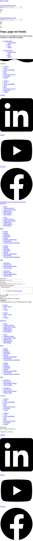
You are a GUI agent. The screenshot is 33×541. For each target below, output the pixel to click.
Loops (9, 46)
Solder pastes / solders (10, 209)
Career (5, 68)
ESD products (7, 214)
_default (9, 47)
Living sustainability (9, 70)
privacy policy (18, 291)
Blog (5, 73)
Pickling (6, 233)
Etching (6, 231)
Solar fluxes (7, 263)
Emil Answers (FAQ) (9, 74)
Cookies (6, 310)
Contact (6, 78)
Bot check (3, 295)
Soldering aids (7, 211)
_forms (9, 44)
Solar (1, 260)
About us (6, 66)
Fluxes (5, 206)
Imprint (6, 305)
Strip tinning (7, 236)
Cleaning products (9, 208)
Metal (1, 228)
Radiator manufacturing (10, 239)
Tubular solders (8, 268)
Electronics (3, 203)
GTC (5, 308)
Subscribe (3, 300)
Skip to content (4, 1)
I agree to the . (14, 291)
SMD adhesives (8, 213)
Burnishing (7, 235)
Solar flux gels (8, 264)
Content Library (8, 41)
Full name (3, 280)
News (5, 71)
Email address (4, 284)
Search (2, 7)
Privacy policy (8, 306)
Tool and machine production (12, 243)
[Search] (21, 7)
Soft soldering (7, 241)
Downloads (7, 76)
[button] (16, 11)
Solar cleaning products (10, 266)
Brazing (6, 238)
